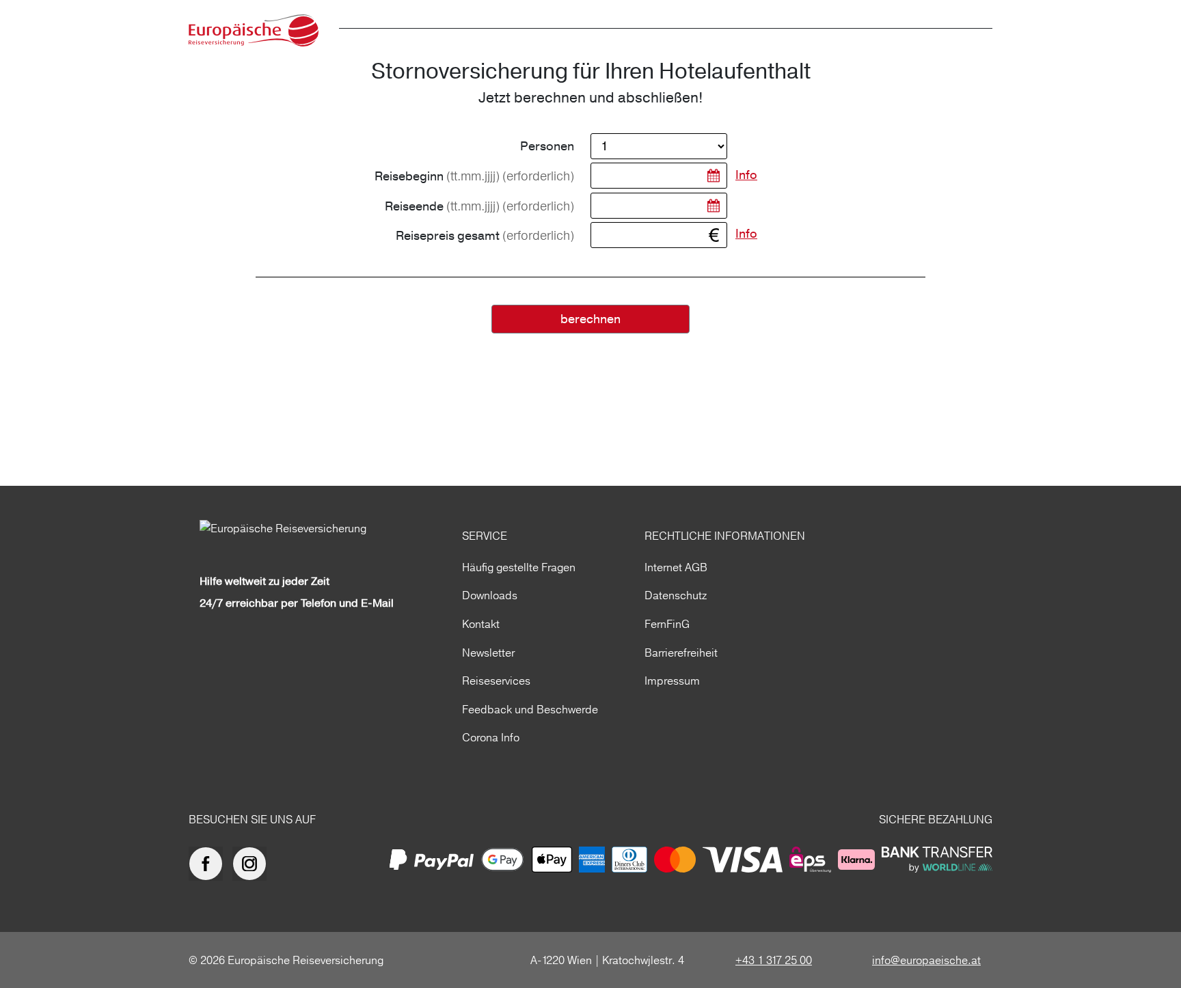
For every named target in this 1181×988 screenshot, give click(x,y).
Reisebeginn (474, 176)
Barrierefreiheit (681, 652)
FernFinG (667, 624)
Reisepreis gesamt (485, 236)
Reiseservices (496, 680)
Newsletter (488, 652)
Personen (547, 146)
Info (746, 175)
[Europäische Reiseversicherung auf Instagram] (252, 864)
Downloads (489, 595)
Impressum (672, 680)
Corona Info (490, 737)
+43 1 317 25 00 (773, 960)
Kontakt (481, 624)
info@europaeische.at (926, 960)
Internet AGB (675, 567)
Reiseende (479, 206)
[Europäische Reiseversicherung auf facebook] (209, 864)
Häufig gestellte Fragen (518, 567)
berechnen (590, 319)
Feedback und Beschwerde (530, 709)
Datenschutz (675, 595)
